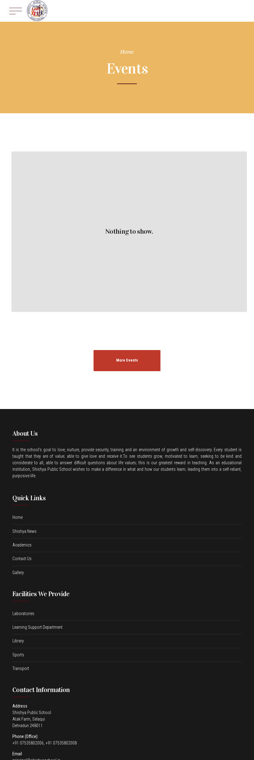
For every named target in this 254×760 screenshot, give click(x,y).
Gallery (18, 572)
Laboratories (23, 613)
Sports (18, 654)
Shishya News (24, 531)
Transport (20, 668)
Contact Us (22, 558)
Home (127, 51)
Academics (22, 544)
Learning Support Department (37, 627)
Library (18, 640)
